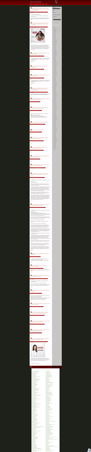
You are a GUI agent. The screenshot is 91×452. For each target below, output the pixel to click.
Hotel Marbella (33, 425)
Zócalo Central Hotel (34, 383)
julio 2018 (55, 67)
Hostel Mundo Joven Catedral (49, 408)
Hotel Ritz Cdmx (34, 421)
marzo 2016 (55, 91)
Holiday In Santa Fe (34, 446)
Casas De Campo (48, 447)
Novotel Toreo (33, 408)
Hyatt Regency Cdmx (34, 372)
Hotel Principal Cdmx (48, 399)
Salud (38, 177)
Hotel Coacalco (47, 373)
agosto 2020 (55, 44)
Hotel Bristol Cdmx (34, 416)
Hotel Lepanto (47, 404)
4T (34, 341)
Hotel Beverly (47, 388)
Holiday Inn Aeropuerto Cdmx (35, 379)
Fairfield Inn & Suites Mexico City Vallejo (36, 450)
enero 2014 (55, 115)
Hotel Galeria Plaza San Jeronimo (36, 378)
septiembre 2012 (55, 130)
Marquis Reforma (34, 399)
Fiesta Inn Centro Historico (49, 397)
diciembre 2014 (55, 105)
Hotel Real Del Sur (34, 397)
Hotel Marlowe (47, 378)
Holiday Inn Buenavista (34, 441)
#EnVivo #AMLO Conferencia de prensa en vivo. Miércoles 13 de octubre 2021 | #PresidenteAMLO (40, 165)
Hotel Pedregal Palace (48, 428)
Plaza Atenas (33, 411)
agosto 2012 (55, 131)
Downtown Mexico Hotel (35, 437)
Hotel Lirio (47, 377)
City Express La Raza (48, 431)
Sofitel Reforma (34, 381)
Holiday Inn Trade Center (35, 424)
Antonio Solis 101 (48, 402)
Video (39, 69)
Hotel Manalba (47, 423)
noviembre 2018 (55, 63)
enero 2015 (55, 104)
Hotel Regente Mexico (34, 447)
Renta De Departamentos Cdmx (49, 429)
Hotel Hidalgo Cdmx (48, 415)
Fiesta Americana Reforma (35, 382)
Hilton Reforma (33, 375)
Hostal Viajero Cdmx (34, 443)
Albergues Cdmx (48, 449)
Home (31, 366)
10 (60, 21)
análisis (35, 150)
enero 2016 (55, 93)
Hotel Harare (47, 444)
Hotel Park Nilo (47, 435)
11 (53, 22)
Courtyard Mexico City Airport (49, 427)
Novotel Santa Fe (34, 440)
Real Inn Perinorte (48, 380)
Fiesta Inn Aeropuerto (34, 409)
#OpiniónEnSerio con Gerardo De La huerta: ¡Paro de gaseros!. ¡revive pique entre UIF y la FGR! (41, 276)
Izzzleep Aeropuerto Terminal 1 (49, 416)
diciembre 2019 (55, 51)
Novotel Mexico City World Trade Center (36, 427)
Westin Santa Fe (34, 387)
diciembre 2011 (55, 138)
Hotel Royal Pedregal (34, 405)
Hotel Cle (47, 383)
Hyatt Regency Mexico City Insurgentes (36, 404)
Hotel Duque (47, 371)
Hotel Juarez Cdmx (34, 406)
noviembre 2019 (55, 52)
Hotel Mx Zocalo (48, 407)
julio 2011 (55, 143)
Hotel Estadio (47, 437)
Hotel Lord (47, 414)
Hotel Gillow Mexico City (49, 374)
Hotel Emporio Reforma (34, 418)
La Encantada (33, 436)
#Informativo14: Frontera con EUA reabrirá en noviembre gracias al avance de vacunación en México (40, 108)
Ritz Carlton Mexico (34, 385)
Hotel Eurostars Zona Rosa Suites (49, 426)
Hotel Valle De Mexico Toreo (49, 372)
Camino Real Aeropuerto (35, 373)
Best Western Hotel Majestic (49, 393)
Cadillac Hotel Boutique (34, 438)
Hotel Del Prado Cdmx (34, 414)
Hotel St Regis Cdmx (34, 407)
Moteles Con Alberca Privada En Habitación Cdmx (51, 446)
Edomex (37, 341)
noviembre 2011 (55, 139)
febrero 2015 (55, 103)
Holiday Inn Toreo (48, 396)
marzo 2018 (55, 69)
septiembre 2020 (55, 43)
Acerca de (33, 366)
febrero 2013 (55, 125)
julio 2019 (55, 56)
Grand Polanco (33, 435)
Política (33, 27)
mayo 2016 (55, 89)
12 (54, 22)
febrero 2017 (55, 81)
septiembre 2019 (55, 54)
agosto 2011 (55, 142)
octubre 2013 (55, 118)
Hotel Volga (33, 430)
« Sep (53, 26)
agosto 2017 (55, 75)
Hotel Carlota (47, 443)
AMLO (35, 177)
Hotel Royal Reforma (34, 413)
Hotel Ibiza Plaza (48, 425)
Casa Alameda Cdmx (48, 386)
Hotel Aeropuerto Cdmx (34, 400)
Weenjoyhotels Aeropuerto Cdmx (35, 403)
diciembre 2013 (55, 116)
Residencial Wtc (34, 428)
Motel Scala (47, 395)
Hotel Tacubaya (47, 430)
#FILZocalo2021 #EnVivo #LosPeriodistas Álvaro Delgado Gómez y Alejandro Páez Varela (40, 138)
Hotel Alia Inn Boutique (48, 419)
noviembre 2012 (55, 128)
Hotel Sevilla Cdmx (48, 387)
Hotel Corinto (47, 413)
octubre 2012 (55, 129)
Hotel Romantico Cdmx (48, 448)
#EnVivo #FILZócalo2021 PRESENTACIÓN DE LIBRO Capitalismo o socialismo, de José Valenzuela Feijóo (40, 313)
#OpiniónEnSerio (36, 278)
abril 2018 (55, 68)
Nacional (42, 278)
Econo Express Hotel (48, 390)
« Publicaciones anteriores (35, 363)
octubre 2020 (55, 42)
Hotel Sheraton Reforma (34, 380)
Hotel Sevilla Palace (34, 377)
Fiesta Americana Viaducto (35, 389)
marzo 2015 (55, 102)
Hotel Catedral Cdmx (34, 374)
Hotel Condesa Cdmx (48, 418)
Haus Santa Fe (47, 441)
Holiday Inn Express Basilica (49, 438)
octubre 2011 (55, 140)
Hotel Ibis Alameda (34, 410)
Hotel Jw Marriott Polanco (35, 384)
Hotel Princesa (47, 420)
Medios (36, 366)
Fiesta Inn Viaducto (34, 431)
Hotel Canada (47, 389)
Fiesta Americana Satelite (48, 410)
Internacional (35, 315)
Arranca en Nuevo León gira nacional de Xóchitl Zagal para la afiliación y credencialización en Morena (40, 339)
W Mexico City (33, 391)
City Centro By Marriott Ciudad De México (51, 421)
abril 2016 (55, 90)
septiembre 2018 (55, 65)
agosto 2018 (55, 66)
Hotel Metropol (33, 394)
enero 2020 (55, 50)
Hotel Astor (33, 442)
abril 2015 (55, 101)
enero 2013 (55, 126)
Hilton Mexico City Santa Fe (35, 390)
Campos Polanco (48, 436)
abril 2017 (55, 79)
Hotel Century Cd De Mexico (49, 403)
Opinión (31, 27)
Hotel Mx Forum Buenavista (49, 384)
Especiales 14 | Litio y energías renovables (37, 129)
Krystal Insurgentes (34, 429)
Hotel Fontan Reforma (34, 402)
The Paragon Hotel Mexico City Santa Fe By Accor (51, 439)
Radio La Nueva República (36, 1)
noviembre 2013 (55, 117)
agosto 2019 (55, 55)
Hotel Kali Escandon (48, 398)
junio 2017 (55, 77)
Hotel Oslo (47, 391)
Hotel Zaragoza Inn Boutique (49, 432)
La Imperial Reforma (34, 433)
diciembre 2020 (55, 40)
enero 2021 (55, 39)
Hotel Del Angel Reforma (49, 375)
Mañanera (37, 207)
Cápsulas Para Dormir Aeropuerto (49, 450)
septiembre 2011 (55, 141)
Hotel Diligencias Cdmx (48, 392)
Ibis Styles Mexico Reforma (49, 394)
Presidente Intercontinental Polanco (36, 388)
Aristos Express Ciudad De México (50, 385)
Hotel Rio (47, 411)
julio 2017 (55, 76)
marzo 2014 (55, 113)
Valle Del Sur (47, 417)
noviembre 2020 (55, 41)
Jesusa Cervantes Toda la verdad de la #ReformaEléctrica (40, 122)
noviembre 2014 (55, 106)
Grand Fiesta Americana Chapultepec (36, 422)
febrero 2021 (55, 38)
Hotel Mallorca (33, 417)
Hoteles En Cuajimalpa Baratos (49, 445)
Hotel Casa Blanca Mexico (49, 400)
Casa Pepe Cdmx (48, 412)
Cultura (37, 268)
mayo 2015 (55, 100)
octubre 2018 (55, 64)
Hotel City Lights (48, 401)
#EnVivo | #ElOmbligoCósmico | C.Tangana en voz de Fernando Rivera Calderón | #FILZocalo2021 (41, 99)
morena (39, 341)
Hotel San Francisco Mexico (35, 415)
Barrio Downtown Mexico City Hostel (50, 424)
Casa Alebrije (47, 422)
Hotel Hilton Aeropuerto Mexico (49, 382)
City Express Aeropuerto (48, 409)
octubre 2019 (55, 53)
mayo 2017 (55, 78)
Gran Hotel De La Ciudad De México (36, 376)
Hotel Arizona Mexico (48, 406)
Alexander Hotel (34, 434)
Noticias (35, 110)
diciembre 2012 (55, 127)
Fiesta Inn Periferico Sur (48, 376)
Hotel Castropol (34, 401)
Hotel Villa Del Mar (34, 445)
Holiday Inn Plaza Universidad (35, 395)
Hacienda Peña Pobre (48, 379)
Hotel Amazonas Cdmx (34, 412)
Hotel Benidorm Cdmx (34, 419)
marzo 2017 (55, 80)
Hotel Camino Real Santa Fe (35, 392)
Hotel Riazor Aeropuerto (35, 420)
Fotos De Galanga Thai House (49, 434)
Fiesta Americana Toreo (34, 423)
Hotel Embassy (33, 444)
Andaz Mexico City (34, 393)
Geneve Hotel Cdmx (34, 386)
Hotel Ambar (47, 442)
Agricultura (35, 69)
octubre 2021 (55, 31)
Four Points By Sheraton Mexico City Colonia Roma (38, 426)
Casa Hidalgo (33, 449)
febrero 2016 (55, 92)
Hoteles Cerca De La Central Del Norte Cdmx (37, 448)
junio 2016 (55, 88)
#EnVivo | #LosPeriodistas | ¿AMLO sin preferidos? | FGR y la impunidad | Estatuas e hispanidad (40, 330)
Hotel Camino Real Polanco (35, 371)
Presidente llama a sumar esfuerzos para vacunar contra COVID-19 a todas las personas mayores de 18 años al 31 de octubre (39, 174)
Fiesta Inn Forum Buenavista (49, 433)
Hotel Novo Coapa (48, 381)
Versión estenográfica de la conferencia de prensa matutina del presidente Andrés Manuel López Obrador (40, 205)
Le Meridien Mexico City (35, 439)
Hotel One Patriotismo (34, 432)
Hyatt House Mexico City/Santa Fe (36, 398)
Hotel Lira (47, 440)
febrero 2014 (55, 114)
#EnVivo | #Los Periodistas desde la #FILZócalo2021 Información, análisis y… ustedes (39, 148)
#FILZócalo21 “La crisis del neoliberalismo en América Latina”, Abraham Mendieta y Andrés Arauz (41, 321)
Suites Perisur (47, 405)
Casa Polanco (33, 396)
